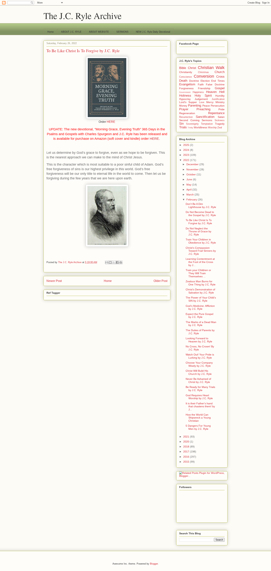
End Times (218, 80)
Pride (221, 109)
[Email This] (107, 262)
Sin (181, 123)
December (192, 164)
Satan (221, 116)
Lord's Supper (188, 102)
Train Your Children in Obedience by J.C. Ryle (201, 241)
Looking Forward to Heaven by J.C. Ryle (199, 340)
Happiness (198, 92)
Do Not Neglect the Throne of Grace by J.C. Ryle (198, 231)
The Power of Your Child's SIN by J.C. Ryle (201, 299)
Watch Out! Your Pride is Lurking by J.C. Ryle (200, 356)
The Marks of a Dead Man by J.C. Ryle (201, 324)
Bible (182, 68)
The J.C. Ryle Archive (82, 15)
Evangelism (187, 84)
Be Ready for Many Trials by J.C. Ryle (200, 389)
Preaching (203, 109)
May (189, 184)
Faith (201, 84)
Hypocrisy (185, 99)
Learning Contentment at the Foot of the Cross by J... (200, 262)
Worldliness (200, 127)
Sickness (220, 120)
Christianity (185, 72)
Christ (192, 68)
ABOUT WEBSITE (99, 31)
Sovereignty (192, 124)
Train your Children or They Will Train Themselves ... (198, 273)
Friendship (204, 88)
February (192, 199)
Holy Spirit (203, 95)
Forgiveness (186, 88)
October (191, 174)
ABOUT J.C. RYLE (71, 31)
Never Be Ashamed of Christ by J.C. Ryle (198, 380)
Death (183, 80)
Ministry (220, 102)
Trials (183, 127)
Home (50, 31)
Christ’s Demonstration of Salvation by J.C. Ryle (200, 291)
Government (184, 92)
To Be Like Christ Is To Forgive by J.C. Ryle (199, 222)
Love (201, 102)
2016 (186, 456)
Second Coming (189, 120)
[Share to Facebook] (117, 262)
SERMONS (122, 31)
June (189, 179)
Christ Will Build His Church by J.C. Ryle (199, 372)
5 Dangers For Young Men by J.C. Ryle (198, 427)
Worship (212, 127)
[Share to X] (114, 262)
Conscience (185, 77)
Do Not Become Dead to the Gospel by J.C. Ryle (201, 214)
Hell (222, 92)
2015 (186, 461)
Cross (220, 76)
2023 (186, 154)
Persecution (218, 105)
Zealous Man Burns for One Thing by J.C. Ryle (201, 283)
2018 (186, 446)
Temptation (207, 124)
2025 (186, 144)
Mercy (209, 102)
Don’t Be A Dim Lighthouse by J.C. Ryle (201, 205)
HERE (111, 121)
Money (183, 105)
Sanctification (205, 117)
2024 (186, 149)
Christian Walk (211, 67)
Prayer (183, 109)
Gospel (220, 88)
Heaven (211, 92)
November (192, 169)
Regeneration (187, 113)
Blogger (154, 563)
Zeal (219, 127)
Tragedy (220, 123)
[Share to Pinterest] (121, 262)
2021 (186, 436)
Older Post (160, 280)
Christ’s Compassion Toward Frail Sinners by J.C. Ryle (201, 251)
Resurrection (186, 117)
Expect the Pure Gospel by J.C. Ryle (199, 316)
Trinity (190, 127)
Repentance (216, 113)
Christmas (203, 72)
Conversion (204, 76)
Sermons (207, 120)
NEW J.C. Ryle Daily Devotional (153, 31)
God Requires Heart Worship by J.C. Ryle (199, 397)
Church (220, 72)
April (189, 189)
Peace (206, 105)
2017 (186, 451)
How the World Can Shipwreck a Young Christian (198, 417)
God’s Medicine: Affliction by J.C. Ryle (200, 307)
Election (205, 80)
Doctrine (194, 80)
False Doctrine (215, 84)
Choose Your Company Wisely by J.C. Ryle (199, 364)
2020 (186, 441)
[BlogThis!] (110, 262)
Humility (220, 95)
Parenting (194, 105)
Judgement (201, 99)
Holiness (185, 95)
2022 (186, 160)
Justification (218, 99)
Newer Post (54, 280)
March (190, 194)
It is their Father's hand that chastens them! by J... (200, 406)
